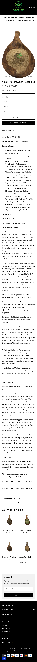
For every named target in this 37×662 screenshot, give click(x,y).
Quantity (5, 107)
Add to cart (18, 117)
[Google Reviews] (12, 643)
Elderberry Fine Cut (9, 557)
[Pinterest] (9, 643)
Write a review (23, 503)
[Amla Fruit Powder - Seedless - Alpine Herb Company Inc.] (18, 54)
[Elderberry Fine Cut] (10, 546)
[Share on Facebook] (8, 137)
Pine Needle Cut (7, 530)
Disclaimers (5, 625)
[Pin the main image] (13, 137)
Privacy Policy (6, 622)
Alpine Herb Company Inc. (15, 648)
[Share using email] (19, 137)
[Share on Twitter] (10, 137)
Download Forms (7, 610)
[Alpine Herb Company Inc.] (18, 7)
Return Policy (6, 631)
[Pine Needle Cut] (10, 520)
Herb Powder (12, 130)
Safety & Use (6, 628)
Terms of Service (7, 635)
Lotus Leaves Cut (25, 530)
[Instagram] (6, 643)
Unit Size (5, 97)
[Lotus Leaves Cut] (27, 520)
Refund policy (6, 638)
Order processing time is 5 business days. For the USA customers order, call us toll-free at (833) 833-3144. (18, 20)
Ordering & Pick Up (8, 605)
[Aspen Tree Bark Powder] (27, 546)
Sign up (18, 595)
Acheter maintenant (18, 122)
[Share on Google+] (16, 137)
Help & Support (7, 614)
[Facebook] (3, 643)
